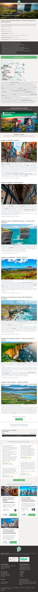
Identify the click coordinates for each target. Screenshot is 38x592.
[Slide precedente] (2, 152)
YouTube (21, 575)
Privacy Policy (3, 589)
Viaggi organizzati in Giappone (25, 565)
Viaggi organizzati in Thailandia (25, 569)
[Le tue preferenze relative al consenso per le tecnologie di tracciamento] (1, 444)
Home (1, 13)
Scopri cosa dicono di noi (5, 567)
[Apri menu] (36, 1)
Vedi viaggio (13, 514)
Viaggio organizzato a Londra (25, 568)
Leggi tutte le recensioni (19, 480)
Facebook (21, 574)
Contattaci (19, 419)
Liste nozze (3, 568)
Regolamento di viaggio (5, 574)
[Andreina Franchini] (14, 510)
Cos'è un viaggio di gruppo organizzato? (8, 565)
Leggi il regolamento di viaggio (7, 60)
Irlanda (14, 13)
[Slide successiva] (35, 152)
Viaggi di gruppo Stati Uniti (24, 566)
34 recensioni (8, 17)
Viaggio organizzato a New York (25, 567)
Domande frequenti (4, 573)
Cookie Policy (3, 590)
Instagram (21, 573)
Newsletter (21, 576)
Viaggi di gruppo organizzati (7, 13)
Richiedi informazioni (19, 57)
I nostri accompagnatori (5, 566)
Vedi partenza (19, 435)
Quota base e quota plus (5, 575)
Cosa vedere (3, 576)
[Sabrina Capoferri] (31, 509)
